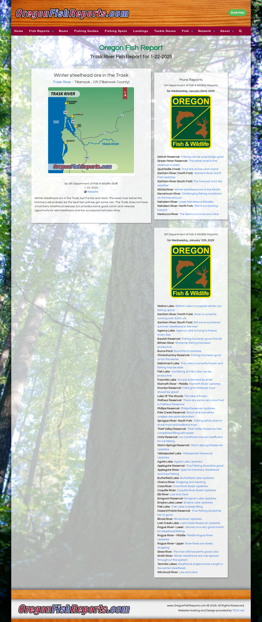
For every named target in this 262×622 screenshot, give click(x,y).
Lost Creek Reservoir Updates (200, 523)
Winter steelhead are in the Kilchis (197, 189)
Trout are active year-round (200, 169)
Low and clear (179, 494)
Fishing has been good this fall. (202, 338)
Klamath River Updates (204, 383)
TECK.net (238, 610)
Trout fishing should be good (204, 465)
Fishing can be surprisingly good (202, 156)
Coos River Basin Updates (190, 486)
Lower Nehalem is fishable (196, 201)
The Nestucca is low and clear (199, 214)
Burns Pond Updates (187, 351)
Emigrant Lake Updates (200, 498)
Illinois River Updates (188, 519)
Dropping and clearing (191, 482)
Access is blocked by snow (194, 379)
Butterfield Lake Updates (197, 478)
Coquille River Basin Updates (196, 490)
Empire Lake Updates (198, 502)
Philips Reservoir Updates (198, 408)
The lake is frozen (195, 396)
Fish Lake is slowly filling (187, 506)
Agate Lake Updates (188, 461)
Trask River (62, 82)
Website (92, 191)
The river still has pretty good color (196, 551)
